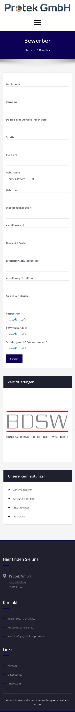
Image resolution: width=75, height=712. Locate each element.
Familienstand (15, 225)
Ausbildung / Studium (19, 278)
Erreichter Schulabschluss (22, 260)
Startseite (30, 50)
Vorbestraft (13, 313)
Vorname (12, 102)
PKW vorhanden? (16, 328)
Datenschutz (15, 674)
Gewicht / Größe (16, 243)
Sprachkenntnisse (17, 296)
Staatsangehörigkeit (19, 207)
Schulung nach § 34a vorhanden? (26, 342)
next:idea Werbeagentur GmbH (48, 700)
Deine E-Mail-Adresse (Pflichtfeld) (26, 119)
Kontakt (12, 665)
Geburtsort (13, 190)
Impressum (14, 683)
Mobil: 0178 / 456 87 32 (20, 627)
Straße (10, 137)
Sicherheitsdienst (22, 489)
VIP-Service (19, 516)
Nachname (13, 84)
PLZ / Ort (11, 155)
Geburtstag (13, 172)
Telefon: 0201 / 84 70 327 (21, 618)
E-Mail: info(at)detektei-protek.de (26, 636)
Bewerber (44, 50)
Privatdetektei (21, 507)
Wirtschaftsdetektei (24, 498)
